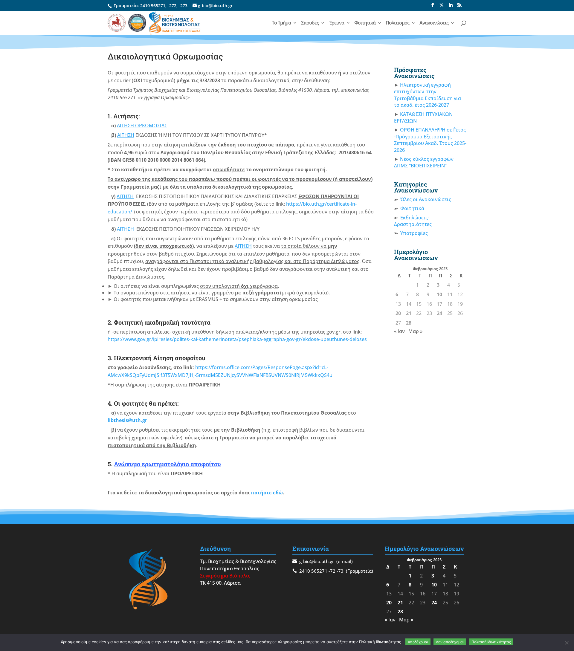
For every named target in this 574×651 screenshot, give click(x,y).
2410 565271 (152, 5)
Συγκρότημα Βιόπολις (225, 575)
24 (439, 313)
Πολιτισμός (397, 23)
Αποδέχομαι (418, 642)
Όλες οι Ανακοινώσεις (425, 199)
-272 (172, 5)
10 (439, 294)
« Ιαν (399, 331)
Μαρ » (415, 331)
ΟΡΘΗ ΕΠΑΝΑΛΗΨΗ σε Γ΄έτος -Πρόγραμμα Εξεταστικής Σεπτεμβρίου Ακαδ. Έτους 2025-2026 (430, 139)
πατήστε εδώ (267, 492)
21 (408, 313)
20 (398, 313)
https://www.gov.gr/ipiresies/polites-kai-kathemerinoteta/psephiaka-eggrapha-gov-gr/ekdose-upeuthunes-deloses (237, 339)
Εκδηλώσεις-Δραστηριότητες (413, 220)
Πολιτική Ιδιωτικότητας (491, 642)
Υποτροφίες (414, 233)
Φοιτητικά (364, 23)
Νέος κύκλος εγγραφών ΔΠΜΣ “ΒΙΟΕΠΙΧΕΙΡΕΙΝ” (424, 162)
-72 (332, 571)
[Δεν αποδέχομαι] (567, 643)
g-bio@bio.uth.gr (316, 561)
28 (408, 323)
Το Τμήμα (281, 23)
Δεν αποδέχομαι (450, 642)
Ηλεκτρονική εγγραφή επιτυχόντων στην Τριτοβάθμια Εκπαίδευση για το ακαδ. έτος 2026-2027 (427, 95)
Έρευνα (336, 23)
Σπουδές (310, 23)
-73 (340, 571)
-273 (183, 5)
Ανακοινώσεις (433, 23)
